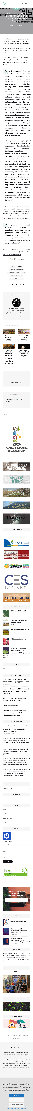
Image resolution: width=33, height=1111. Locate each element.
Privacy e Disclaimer (11, 1108)
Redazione (12, 25)
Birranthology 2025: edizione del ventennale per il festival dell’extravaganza (14, 731)
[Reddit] (23, 285)
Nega (16, 1100)
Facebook (20, 316)
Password (5, 851)
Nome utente (6, 844)
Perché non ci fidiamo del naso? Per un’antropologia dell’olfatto (15, 699)
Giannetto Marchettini (16, 276)
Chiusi (16, 8)
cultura (20, 266)
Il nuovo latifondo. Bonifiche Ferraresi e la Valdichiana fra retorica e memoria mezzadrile (16, 691)
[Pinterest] (16, 285)
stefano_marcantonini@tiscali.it (12, 254)
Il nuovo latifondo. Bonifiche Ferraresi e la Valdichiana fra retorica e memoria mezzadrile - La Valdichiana (16, 739)
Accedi (4, 809)
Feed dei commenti (7, 818)
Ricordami (6, 858)
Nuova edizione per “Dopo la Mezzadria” (16, 742)
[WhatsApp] (20, 285)
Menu (29, 4)
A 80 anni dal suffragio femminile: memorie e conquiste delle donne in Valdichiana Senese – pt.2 (15, 713)
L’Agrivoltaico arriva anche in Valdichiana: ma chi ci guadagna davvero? (13, 775)
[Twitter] (13, 285)
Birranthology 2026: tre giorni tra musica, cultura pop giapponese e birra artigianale (16, 682)
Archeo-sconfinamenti (10, 705)
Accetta (16, 1095)
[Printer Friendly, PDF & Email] (16, 259)
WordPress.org (6, 823)
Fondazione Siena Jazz (14, 272)
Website (12, 316)
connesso (14, 399)
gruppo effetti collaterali (16, 279)
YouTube (18, 1047)
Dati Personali (23, 1035)
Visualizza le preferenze (16, 1105)
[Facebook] (9, 285)
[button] (16, 1080)
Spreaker (21, 1047)
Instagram (15, 1047)
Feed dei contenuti (7, 814)
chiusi (13, 266)
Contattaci (16, 1038)
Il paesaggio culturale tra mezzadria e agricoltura (15, 751)
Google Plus (15, 316)
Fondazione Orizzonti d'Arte (16, 269)
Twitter (17, 316)
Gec (24, 272)
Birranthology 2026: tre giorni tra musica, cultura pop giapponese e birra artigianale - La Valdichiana (15, 726)
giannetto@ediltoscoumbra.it (22, 252)
